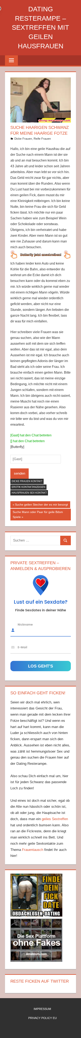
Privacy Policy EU (42, 1018)
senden (19, 473)
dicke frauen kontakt (27, 481)
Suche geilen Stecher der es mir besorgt (41, 505)
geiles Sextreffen (55, 819)
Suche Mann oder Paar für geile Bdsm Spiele (37, 514)
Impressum (42, 1009)
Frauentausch (32, 850)
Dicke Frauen (23, 138)
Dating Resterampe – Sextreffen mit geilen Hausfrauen (40, 27)
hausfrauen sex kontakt (29, 492)
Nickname (25, 624)
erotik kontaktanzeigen (28, 487)
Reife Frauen (42, 138)
